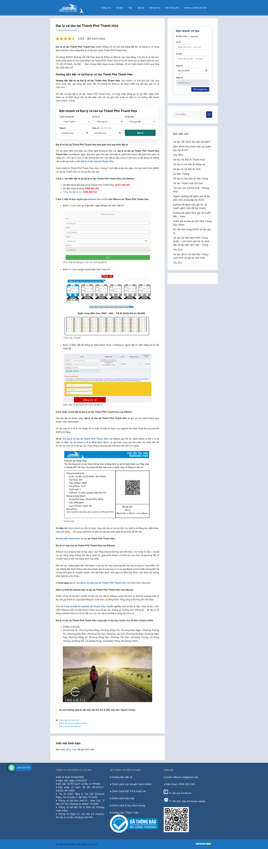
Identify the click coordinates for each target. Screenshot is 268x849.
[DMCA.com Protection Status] (203, 844)
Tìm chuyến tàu (200, 89)
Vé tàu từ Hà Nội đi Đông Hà (189, 164)
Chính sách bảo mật (123, 798)
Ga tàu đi (96, 117)
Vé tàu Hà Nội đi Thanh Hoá (189, 159)
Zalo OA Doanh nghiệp (193, 801)
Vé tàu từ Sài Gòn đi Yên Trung (190, 178)
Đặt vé (141, 7)
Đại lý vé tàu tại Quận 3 (69, 726)
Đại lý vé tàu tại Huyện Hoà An (73, 723)
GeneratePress (105, 844)
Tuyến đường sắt (66, 117)
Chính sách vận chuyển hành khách (131, 784)
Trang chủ (106, 7)
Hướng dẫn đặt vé (122, 777)
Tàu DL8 (177, 249)
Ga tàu (120, 7)
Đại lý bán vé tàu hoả (69, 720)
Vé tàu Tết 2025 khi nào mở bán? (191, 141)
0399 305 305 (23, 767)
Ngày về (101, 128)
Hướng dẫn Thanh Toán (125, 812)
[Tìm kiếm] (209, 114)
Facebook (186, 793)
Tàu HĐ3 (178, 155)
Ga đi (178, 42)
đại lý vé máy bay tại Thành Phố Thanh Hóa (103, 583)
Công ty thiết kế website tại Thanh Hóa (84, 606)
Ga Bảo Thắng (181, 173)
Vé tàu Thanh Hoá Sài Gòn (188, 183)
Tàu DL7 (177, 262)
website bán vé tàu (98, 199)
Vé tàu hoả (154, 7)
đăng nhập (71, 749)
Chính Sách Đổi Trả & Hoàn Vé (129, 791)
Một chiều (182, 36)
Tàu (130, 7)
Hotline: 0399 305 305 (195, 7)
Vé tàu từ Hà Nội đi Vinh (186, 169)
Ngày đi (62, 128)
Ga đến (179, 54)
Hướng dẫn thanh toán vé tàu (71, 538)
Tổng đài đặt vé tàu (72, 192)
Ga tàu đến (129, 117)
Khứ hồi (194, 36)
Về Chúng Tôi (172, 7)
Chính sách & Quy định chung (128, 805)
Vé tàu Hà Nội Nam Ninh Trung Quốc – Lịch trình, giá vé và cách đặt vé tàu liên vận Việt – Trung (191, 241)
